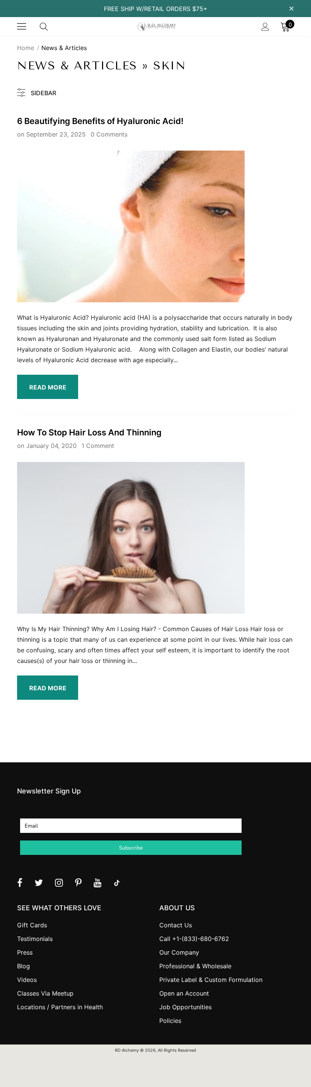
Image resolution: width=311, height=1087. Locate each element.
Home (25, 48)
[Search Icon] (51, 26)
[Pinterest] (78, 882)
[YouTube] (98, 882)
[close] (291, 8)
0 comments (109, 134)
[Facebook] (19, 882)
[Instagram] (59, 882)
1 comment (98, 445)
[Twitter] (39, 882)
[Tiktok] (117, 882)
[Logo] (156, 27)
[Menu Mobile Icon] (21, 26)
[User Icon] (265, 27)
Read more (47, 387)
